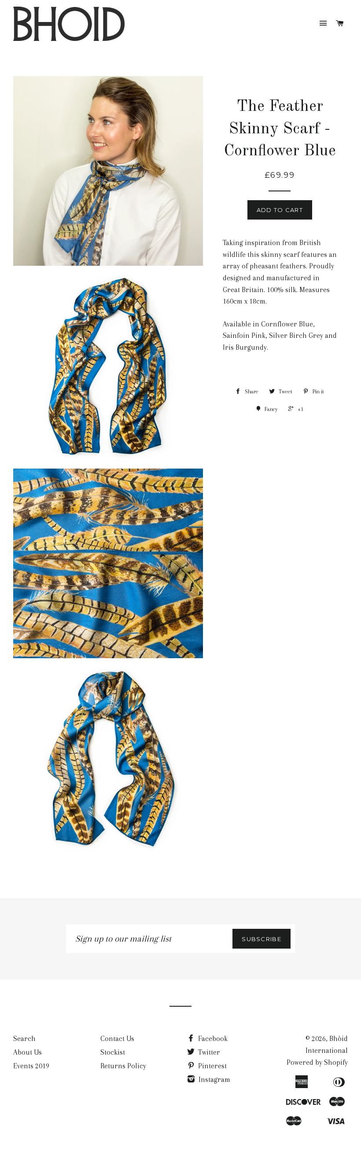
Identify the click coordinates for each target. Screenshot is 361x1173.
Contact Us (117, 1038)
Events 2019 (31, 1066)
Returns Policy (123, 1066)
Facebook (212, 1038)
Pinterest (211, 1066)
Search (24, 1038)
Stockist (112, 1052)
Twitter (208, 1052)
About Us (27, 1052)
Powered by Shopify (317, 1062)
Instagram (213, 1079)
